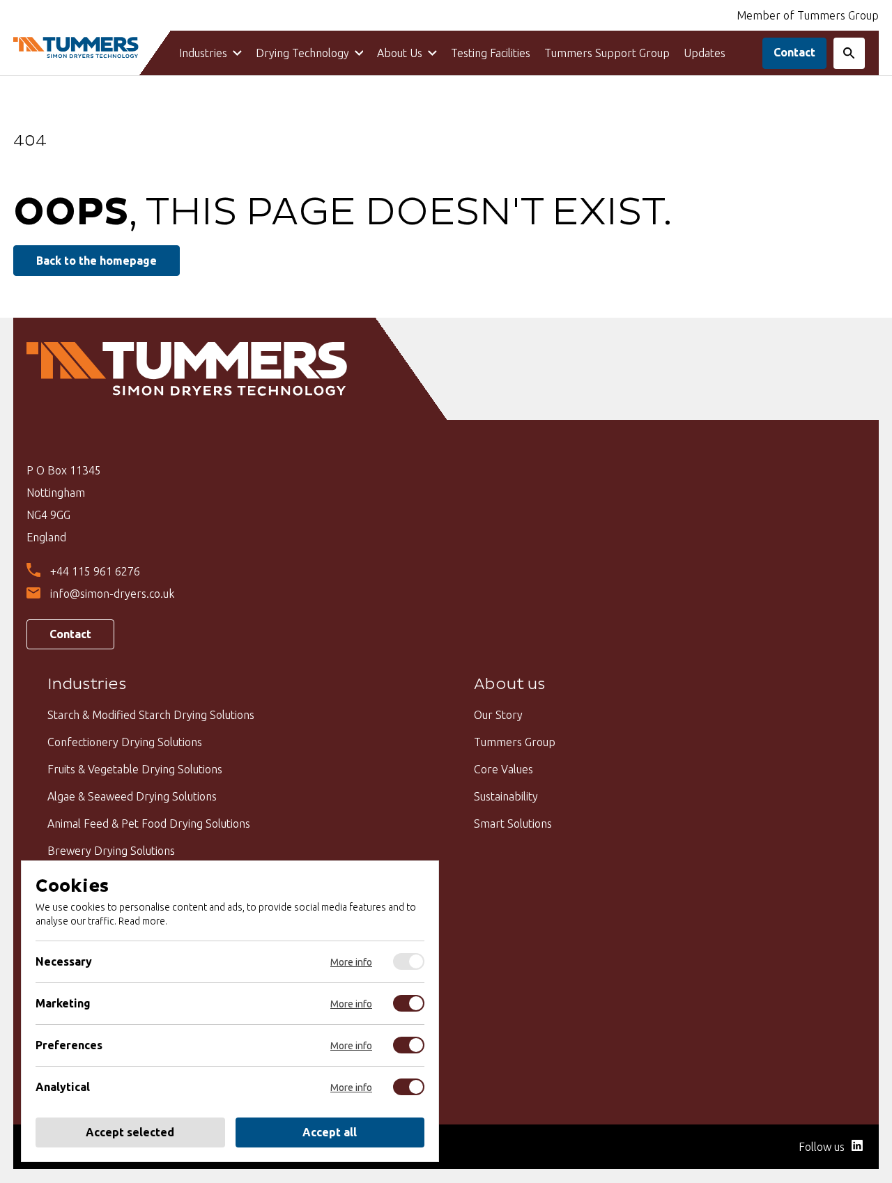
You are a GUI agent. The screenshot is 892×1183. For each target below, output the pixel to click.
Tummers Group (514, 742)
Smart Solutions (513, 823)
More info (351, 962)
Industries (203, 53)
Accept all (329, 1132)
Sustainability (506, 796)
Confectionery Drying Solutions (124, 742)
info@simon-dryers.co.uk (112, 593)
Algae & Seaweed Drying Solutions (132, 796)
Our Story (498, 715)
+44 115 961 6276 (95, 571)
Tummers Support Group (607, 53)
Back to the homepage (96, 260)
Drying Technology (302, 53)
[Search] (849, 53)
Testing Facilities (490, 53)
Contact (794, 52)
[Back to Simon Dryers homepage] (76, 48)
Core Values (503, 769)
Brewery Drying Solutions (111, 850)
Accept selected (130, 1132)
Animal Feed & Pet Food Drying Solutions (148, 823)
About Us (399, 53)
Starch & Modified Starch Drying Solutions (150, 715)
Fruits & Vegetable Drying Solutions (134, 769)
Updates (704, 53)
